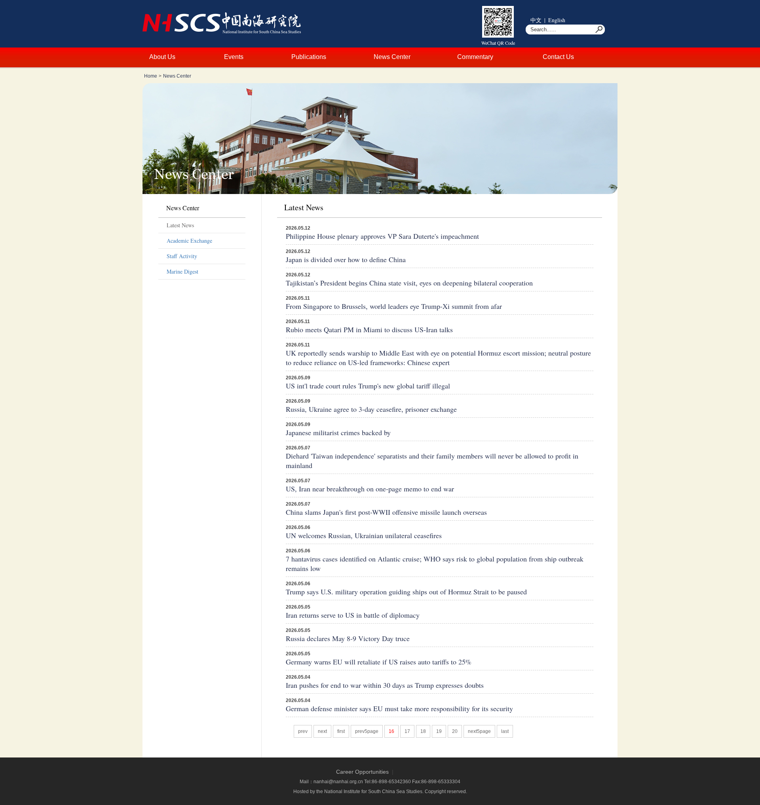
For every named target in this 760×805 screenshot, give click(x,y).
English (556, 20)
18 (423, 731)
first (341, 731)
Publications (308, 56)
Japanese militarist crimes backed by (338, 432)
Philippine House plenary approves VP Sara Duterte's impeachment (382, 236)
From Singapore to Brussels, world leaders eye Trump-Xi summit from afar (394, 306)
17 (407, 731)
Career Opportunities (362, 772)
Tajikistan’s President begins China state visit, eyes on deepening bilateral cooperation (409, 282)
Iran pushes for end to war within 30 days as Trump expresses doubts (385, 685)
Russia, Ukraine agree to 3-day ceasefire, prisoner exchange (371, 409)
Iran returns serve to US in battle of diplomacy (353, 615)
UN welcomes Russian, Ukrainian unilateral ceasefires (364, 535)
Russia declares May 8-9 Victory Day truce (348, 638)
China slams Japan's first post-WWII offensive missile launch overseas (386, 512)
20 (455, 731)
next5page (479, 731)
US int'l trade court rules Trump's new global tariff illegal (368, 385)
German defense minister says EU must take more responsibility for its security (399, 708)
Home (150, 76)
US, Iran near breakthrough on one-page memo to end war (370, 488)
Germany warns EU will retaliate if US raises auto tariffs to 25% (378, 661)
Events (233, 56)
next (322, 731)
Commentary (475, 56)
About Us (162, 56)
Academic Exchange (189, 240)
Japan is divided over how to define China (346, 259)
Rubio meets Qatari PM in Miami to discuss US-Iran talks (369, 329)
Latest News (180, 225)
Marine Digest (182, 271)
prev (303, 731)
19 (439, 731)
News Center (392, 56)
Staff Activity (182, 256)
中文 (536, 20)
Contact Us (558, 56)
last (505, 731)
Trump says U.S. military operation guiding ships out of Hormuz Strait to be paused (406, 591)
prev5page (366, 731)
